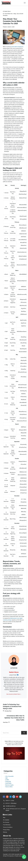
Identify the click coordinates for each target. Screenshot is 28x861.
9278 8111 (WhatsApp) (10, 803)
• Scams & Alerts (8, 786)
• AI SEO (7, 779)
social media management (17, 46)
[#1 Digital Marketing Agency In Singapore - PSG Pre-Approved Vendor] (4, 796)
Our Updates (6, 820)
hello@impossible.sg (10, 806)
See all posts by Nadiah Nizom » (13, 694)
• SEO (6, 778)
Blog (4, 817)
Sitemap (5, 832)
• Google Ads (8, 781)
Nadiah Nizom (7, 11)
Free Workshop (6, 824)
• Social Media (8, 783)
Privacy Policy (6, 829)
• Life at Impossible (9, 776)
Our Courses (6, 822)
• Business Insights (9, 785)
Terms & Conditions (7, 827)
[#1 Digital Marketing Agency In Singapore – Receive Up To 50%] (24, 857)
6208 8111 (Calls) (10, 800)
